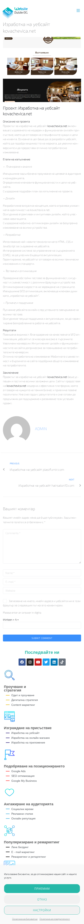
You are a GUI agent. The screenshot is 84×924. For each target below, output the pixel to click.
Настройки (42, 910)
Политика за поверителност (54, 918)
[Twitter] (46, 662)
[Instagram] (30, 662)
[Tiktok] (62, 662)
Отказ (42, 899)
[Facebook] (22, 662)
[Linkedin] (54, 662)
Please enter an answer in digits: (22, 612)
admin (41, 428)
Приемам (42, 888)
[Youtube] (38, 662)
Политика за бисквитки (25, 918)
